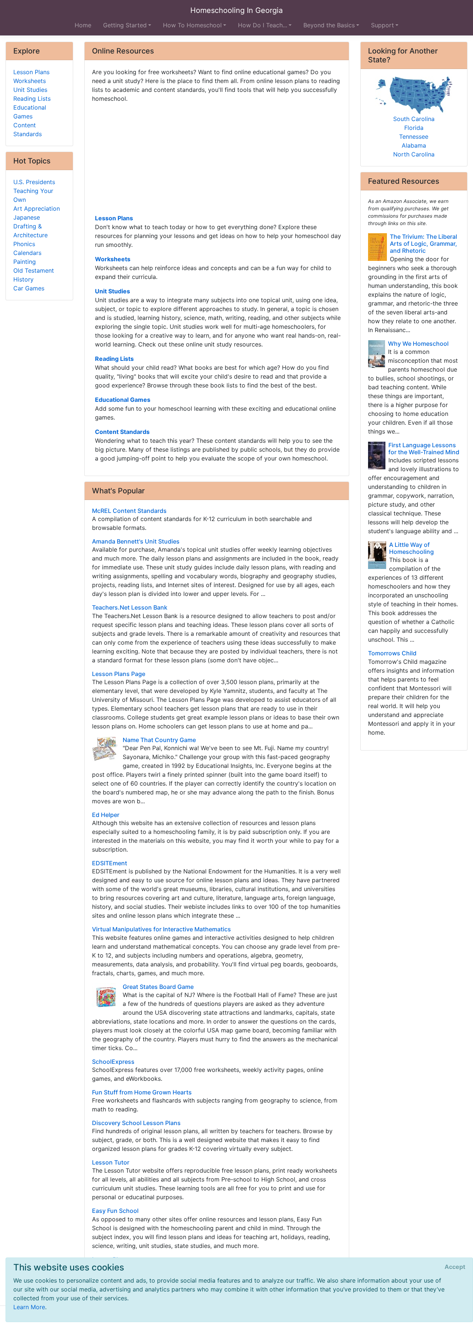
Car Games (28, 288)
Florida (413, 127)
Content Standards (122, 431)
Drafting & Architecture (30, 231)
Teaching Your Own (33, 195)
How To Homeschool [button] (192, 25)
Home (83, 25)
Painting (24, 261)
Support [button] (382, 25)
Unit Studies (112, 291)
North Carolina (414, 154)
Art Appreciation (36, 208)
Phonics (24, 244)
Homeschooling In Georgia (236, 10)
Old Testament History (33, 275)
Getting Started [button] (125, 25)
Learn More (29, 1307)
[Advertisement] (216, 157)
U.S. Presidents (34, 182)
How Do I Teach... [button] (262, 25)
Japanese (26, 217)
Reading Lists (114, 358)
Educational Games (122, 399)
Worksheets (112, 259)
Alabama (414, 145)
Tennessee (413, 136)
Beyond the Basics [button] (329, 25)
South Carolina (414, 119)
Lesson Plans (114, 218)
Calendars (27, 252)
